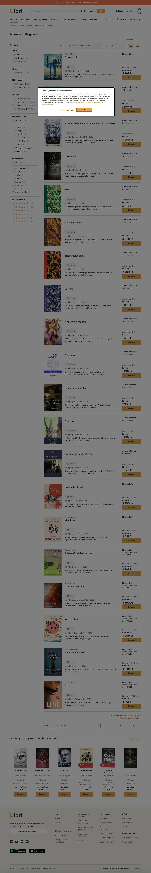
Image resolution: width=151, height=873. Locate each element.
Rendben (84, 110)
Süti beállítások (67, 110)
